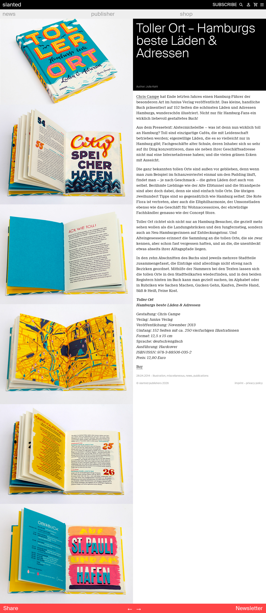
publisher (103, 14)
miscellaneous (176, 375)
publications (200, 375)
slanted (12, 4)
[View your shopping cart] (255, 4)
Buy (139, 367)
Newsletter (249, 608)
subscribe (225, 4)
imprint (239, 383)
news (9, 14)
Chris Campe (147, 97)
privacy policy (254, 383)
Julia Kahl (152, 86)
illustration (159, 375)
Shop (186, 14)
